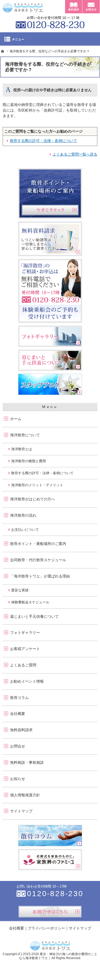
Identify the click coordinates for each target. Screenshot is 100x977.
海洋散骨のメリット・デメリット (37, 485)
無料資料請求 (21, 730)
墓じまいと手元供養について (34, 616)
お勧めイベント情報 (27, 681)
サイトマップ (21, 811)
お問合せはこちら (50, 911)
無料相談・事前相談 (27, 762)
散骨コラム (19, 697)
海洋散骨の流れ (23, 515)
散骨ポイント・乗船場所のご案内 (38, 543)
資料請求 (73, 6)
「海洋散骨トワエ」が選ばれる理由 (40, 576)
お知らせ (17, 779)
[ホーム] (2, 51)
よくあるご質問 (23, 665)
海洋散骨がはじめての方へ (32, 499)
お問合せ (17, 746)
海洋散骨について (25, 435)
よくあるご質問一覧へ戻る (75, 154)
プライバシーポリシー (46, 928)
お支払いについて (25, 530)
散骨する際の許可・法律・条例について (43, 141)
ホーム (15, 419)
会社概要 (17, 713)
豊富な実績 (20, 590)
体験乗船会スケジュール (30, 602)
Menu (50, 39)
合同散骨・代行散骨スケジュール (38, 560)
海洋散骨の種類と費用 (28, 461)
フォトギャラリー (25, 632)
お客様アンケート (25, 649)
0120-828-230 (50, 21)
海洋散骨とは (21, 449)
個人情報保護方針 (25, 795)
